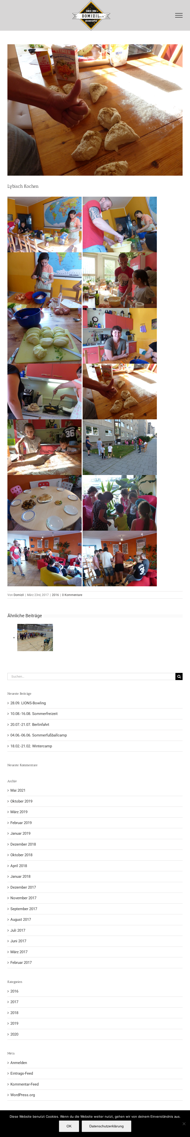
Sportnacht (35, 637)
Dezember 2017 (23, 887)
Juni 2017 (18, 941)
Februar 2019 (21, 823)
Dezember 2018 (23, 844)
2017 (14, 1002)
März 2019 (18, 812)
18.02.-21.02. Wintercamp (31, 746)
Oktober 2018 (21, 855)
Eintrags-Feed (21, 1073)
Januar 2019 (20, 833)
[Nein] (183, 1123)
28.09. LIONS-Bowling (28, 703)
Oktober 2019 (21, 801)
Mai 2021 (17, 790)
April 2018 (18, 866)
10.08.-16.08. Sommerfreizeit (34, 713)
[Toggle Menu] (179, 15)
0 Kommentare (72, 595)
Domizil (19, 595)
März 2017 (18, 952)
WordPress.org (22, 1095)
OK (69, 1126)
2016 (55, 595)
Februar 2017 (21, 962)
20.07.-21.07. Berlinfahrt (29, 724)
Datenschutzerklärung (106, 1126)
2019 (14, 1023)
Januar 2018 (20, 876)
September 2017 (23, 909)
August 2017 (20, 919)
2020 (14, 1034)
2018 (14, 1013)
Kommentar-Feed (24, 1084)
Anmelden (18, 1063)
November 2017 (23, 898)
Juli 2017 (17, 930)
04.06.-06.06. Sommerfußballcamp (38, 735)
